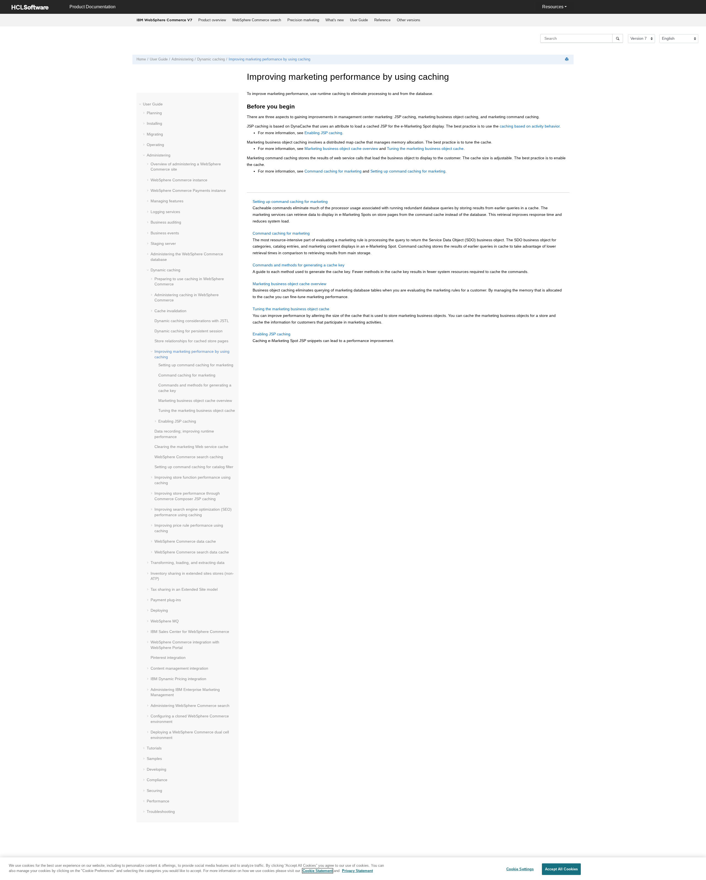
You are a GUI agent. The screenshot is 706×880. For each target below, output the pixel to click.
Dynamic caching (211, 59)
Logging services (165, 212)
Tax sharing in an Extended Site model (184, 589)
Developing (156, 769)
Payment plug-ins (166, 600)
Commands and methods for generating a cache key (298, 265)
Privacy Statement (357, 871)
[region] (353, 868)
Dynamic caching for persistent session (188, 331)
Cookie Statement (318, 871)
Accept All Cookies (561, 869)
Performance (158, 801)
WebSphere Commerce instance (179, 180)
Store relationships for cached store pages (191, 341)
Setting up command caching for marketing (195, 365)
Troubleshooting (161, 811)
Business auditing (166, 222)
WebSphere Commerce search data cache (191, 552)
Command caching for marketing (186, 375)
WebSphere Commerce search (256, 20)
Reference (382, 20)
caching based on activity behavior (530, 126)
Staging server (163, 243)
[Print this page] (567, 59)
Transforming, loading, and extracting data (187, 562)
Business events (165, 233)
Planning (154, 113)
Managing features (167, 201)
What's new (334, 20)
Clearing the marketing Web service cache (191, 446)
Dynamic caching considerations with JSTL (191, 321)
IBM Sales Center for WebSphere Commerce (190, 631)
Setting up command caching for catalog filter (193, 467)
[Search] (617, 38)
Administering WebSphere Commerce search (190, 705)
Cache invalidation (170, 311)
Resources (552, 6)
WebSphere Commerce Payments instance (188, 190)
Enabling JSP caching (177, 421)
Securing (154, 790)
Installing (154, 123)
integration (168, 657)
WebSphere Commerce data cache (185, 541)
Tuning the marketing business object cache (196, 410)
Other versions (408, 20)
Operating (155, 144)
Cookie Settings (520, 869)
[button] (140, 104)
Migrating (155, 134)
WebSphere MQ (165, 621)
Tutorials (154, 748)
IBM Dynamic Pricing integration (178, 679)
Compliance (157, 780)
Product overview (212, 20)
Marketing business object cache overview (195, 400)
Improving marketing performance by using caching (269, 59)
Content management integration (179, 668)
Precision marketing (303, 20)
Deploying (159, 610)
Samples (154, 758)
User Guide (359, 20)
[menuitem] (212, 20)
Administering (182, 59)
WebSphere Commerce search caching (188, 457)
